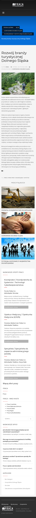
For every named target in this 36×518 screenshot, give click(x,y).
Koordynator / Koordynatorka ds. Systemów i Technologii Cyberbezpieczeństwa (18, 282)
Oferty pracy (4, 504)
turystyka (26, 177)
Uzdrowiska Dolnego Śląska (12, 236)
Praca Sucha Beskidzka (13, 413)
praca (5, 177)
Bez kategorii (8, 479)
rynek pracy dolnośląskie (15, 177)
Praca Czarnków (11, 404)
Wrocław (7, 485)
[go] (30, 419)
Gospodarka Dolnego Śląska (13, 31)
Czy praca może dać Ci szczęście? (13, 449)
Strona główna (8, 27)
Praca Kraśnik (11, 408)
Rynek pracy (14, 504)
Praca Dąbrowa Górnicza (14, 406)
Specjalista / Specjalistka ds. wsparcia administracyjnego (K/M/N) (16, 351)
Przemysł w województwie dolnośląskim (16, 210)
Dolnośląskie (7, 506)
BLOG (17, 27)
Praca (4, 394)
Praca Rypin (10, 410)
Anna (7, 67)
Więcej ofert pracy (10, 383)
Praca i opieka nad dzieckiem (12, 466)
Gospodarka (23, 504)
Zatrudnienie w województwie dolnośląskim (17, 488)
